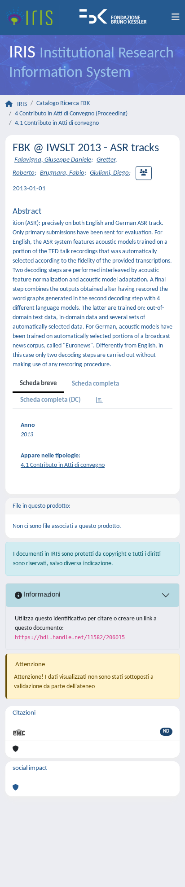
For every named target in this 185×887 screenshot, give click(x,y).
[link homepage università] (115, 17)
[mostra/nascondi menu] (176, 17)
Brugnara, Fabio (62, 173)
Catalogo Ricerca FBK (63, 103)
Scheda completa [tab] (95, 384)
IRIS (22, 104)
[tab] (99, 401)
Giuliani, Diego (109, 173)
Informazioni (41, 594)
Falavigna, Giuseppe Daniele (52, 160)
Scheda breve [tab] (38, 383)
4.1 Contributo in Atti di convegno (57, 123)
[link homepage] (32, 17)
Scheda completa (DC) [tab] (50, 400)
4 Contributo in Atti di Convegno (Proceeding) (71, 113)
